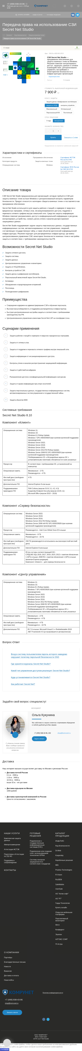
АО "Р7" (58, 899)
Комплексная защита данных (12, 839)
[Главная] (3, 35)
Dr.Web (58, 851)
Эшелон (58, 934)
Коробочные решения (64, 860)
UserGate (59, 889)
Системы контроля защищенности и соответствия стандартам (40, 862)
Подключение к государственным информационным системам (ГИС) (37, 844)
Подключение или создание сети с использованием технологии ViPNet (41, 853)
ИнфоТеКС (59, 841)
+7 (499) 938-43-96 (16, 4)
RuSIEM (58, 879)
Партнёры (8, 957)
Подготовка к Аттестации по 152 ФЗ (14, 855)
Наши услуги (12, 833)
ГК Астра (58, 944)
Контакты (10, 870)
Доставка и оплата (11, 975)
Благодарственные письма (15, 962)
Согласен (4, 1049)
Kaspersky (59, 855)
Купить (53, 137)
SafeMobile (59, 884)
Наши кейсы (9, 980)
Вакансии (8, 971)
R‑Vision (58, 875)
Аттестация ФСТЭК (11, 849)
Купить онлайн (61, 907)
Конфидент (59, 930)
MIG (57, 865)
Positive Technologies (63, 870)
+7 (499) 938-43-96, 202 (42, 733)
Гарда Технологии (62, 903)
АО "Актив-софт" (62, 894)
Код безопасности (62, 846)
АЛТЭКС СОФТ (61, 939)
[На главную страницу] (41, 6)
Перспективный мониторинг (61, 920)
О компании (11, 952)
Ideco (57, 925)
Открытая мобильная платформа (63, 913)
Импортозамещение (12, 844)
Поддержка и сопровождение (10, 861)
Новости (7, 966)
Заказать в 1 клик (71, 137)
